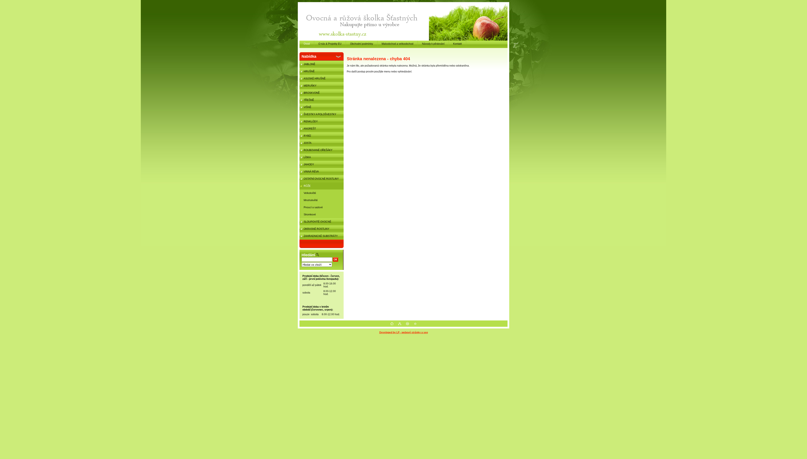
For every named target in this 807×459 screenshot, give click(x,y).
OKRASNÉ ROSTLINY (316, 228)
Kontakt (457, 43)
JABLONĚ (309, 64)
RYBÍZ (307, 135)
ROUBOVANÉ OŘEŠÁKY (318, 150)
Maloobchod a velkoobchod (397, 43)
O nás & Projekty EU (330, 43)
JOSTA (307, 142)
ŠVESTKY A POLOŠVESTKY (320, 114)
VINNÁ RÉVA (311, 171)
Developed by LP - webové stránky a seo (403, 332)
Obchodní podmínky (361, 43)
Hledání (308, 255)
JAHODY (309, 164)
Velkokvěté (310, 193)
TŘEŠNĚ (309, 100)
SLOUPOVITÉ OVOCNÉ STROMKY (315, 222)
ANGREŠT (310, 128)
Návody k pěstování (433, 43)
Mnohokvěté (311, 200)
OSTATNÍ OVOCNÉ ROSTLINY (321, 178)
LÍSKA (307, 157)
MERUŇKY (310, 85)
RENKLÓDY (311, 121)
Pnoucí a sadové (313, 207)
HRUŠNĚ (309, 71)
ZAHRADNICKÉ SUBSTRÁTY (321, 236)
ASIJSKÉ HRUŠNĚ (315, 78)
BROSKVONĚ (312, 92)
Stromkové (310, 214)
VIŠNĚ (307, 107)
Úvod (307, 43)
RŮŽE (307, 185)
